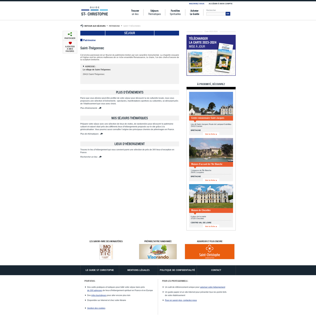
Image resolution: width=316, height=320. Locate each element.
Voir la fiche (210, 134)
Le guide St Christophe (100, 270)
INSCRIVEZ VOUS (196, 4)
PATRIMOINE (114, 26)
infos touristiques (98, 295)
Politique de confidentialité (177, 270)
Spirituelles (175, 12)
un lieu (135, 12)
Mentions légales (138, 270)
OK (227, 14)
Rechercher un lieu (89, 157)
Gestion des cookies (96, 308)
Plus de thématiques (89, 134)
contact (216, 270)
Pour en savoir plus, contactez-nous (181, 300)
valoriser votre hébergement (212, 287)
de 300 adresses (94, 290)
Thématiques (154, 12)
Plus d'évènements (89, 108)
